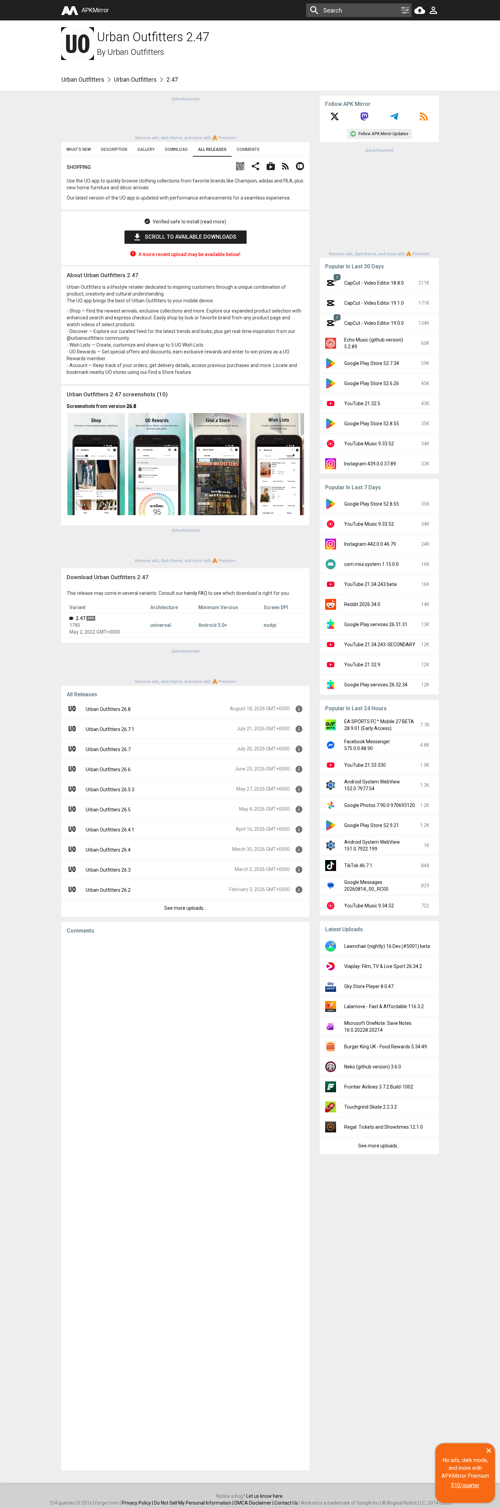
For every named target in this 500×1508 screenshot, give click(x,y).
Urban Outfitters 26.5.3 (110, 789)
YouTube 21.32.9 (362, 664)
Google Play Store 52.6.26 (371, 383)
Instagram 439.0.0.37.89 (370, 463)
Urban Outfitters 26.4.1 (110, 829)
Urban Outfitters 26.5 (108, 809)
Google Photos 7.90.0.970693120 (379, 805)
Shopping (79, 167)
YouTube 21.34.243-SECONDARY (379, 644)
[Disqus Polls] (185, 1025)
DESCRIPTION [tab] (114, 149)
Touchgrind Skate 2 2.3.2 (370, 1107)
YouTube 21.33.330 (365, 765)
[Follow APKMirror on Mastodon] (364, 119)
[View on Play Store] (271, 167)
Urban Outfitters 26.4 (108, 850)
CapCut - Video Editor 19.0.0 (374, 323)
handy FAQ (195, 593)
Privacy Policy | (138, 1503)
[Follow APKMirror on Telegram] (394, 119)
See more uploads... (185, 908)
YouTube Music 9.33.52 (369, 443)
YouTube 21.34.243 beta (370, 584)
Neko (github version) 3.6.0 (372, 1066)
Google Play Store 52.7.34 (371, 363)
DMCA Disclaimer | (254, 1503)
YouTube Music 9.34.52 (369, 905)
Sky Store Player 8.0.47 (369, 986)
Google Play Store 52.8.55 (371, 423)
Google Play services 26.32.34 (375, 684)
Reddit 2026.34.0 (362, 604)
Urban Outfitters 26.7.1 (110, 729)
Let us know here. (265, 1496)
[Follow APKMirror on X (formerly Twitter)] (335, 119)
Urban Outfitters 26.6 (108, 769)
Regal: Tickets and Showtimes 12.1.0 (383, 1127)
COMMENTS (248, 149)
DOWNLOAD (176, 149)
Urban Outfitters (135, 52)
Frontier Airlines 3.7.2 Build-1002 (378, 1087)
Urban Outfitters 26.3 (108, 870)
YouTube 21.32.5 (362, 403)
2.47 (80, 618)
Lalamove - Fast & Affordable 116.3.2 (384, 1006)
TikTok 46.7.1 (358, 865)
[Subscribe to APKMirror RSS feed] (424, 119)
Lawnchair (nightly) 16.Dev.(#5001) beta (387, 946)
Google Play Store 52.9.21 (371, 825)
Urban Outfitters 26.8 (108, 709)
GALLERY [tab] (146, 149)
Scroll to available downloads (190, 237)
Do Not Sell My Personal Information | (194, 1503)
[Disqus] (185, 1202)
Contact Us (286, 1503)
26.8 (131, 406)
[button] (240, 167)
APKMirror (95, 10)
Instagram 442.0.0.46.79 (370, 544)
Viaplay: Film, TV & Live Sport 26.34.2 (383, 966)
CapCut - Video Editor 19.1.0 (374, 303)
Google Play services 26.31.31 (375, 624)
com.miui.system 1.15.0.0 (371, 564)
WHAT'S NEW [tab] (78, 149)
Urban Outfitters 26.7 (108, 749)
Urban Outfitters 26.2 (108, 890)
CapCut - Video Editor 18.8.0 (374, 283)
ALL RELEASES (212, 149)
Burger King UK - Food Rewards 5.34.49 (385, 1046)
